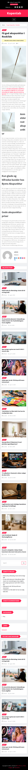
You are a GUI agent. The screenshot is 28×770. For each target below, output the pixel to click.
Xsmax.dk (4, 630)
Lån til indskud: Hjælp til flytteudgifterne (9, 536)
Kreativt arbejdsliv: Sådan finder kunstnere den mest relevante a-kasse (14, 551)
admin (5, 43)
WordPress (19, 765)
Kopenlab (14, 13)
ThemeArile (17, 767)
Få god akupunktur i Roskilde (13, 25)
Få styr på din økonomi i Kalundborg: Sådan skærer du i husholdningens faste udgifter (13, 321)
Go (23, 563)
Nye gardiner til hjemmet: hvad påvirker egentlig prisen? (12, 443)
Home (3, 25)
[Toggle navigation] (14, 19)
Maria (5, 295)
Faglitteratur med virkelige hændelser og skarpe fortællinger (14, 505)
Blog (4, 616)
